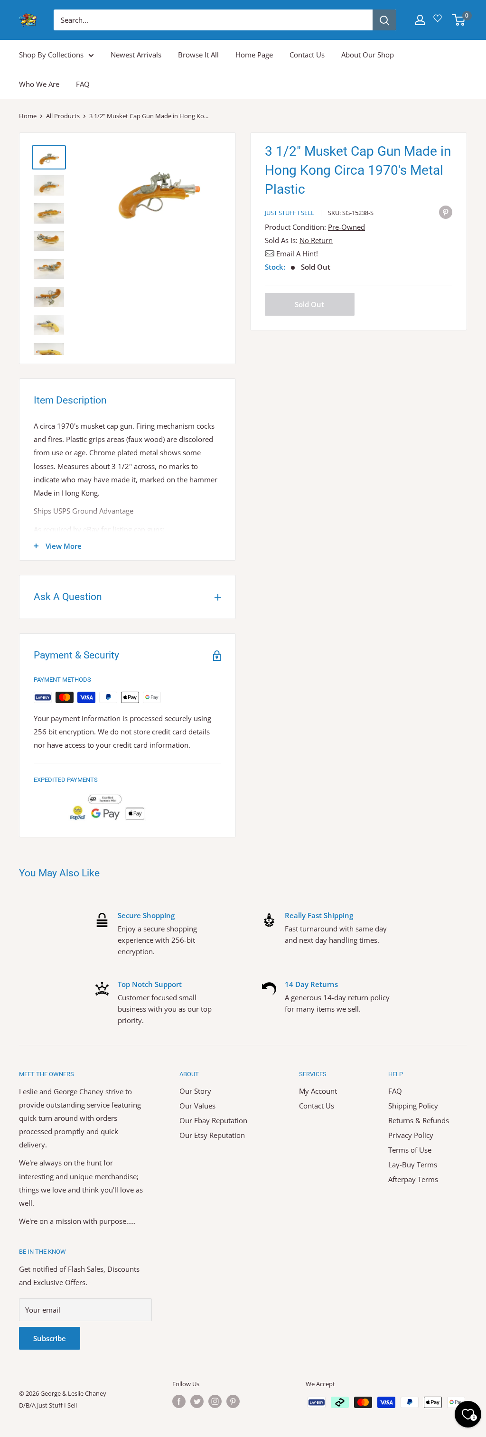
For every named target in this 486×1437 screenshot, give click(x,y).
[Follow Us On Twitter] (197, 1401)
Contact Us (307, 54)
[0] (459, 20)
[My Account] (420, 20)
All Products (63, 116)
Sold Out (309, 304)
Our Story (195, 1091)
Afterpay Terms (413, 1179)
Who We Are (39, 84)
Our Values (197, 1105)
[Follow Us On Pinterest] (233, 1401)
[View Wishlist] (439, 21)
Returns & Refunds (418, 1120)
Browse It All (198, 54)
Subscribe (49, 1338)
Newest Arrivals (136, 54)
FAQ (83, 84)
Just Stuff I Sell (289, 212)
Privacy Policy (410, 1135)
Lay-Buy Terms (412, 1164)
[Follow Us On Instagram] (215, 1401)
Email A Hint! (297, 253)
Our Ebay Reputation (213, 1120)
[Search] (384, 19)
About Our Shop (367, 54)
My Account (318, 1091)
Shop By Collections (51, 54)
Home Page (254, 54)
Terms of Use (409, 1150)
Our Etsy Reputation (212, 1135)
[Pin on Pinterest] (445, 212)
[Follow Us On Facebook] (179, 1401)
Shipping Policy (413, 1105)
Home (28, 116)
